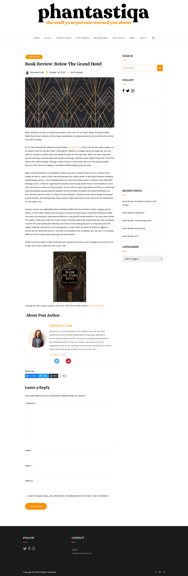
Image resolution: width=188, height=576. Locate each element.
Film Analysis (82, 38)
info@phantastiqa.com (82, 553)
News (132, 38)
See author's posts (57, 355)
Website (29, 481)
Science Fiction (63, 38)
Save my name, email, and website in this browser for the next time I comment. (68, 496)
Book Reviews (101, 38)
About (143, 38)
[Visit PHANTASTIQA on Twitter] (128, 91)
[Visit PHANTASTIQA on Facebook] (123, 91)
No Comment (77, 72)
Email (28, 466)
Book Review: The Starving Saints (137, 220)
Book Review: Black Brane (133, 228)
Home (37, 38)
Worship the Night (96, 306)
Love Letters (118, 38)
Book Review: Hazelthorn (133, 213)
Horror (48, 38)
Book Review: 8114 (130, 236)
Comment (30, 403)
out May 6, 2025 (75, 147)
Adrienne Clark (37, 72)
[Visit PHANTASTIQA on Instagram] (132, 91)
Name (28, 450)
